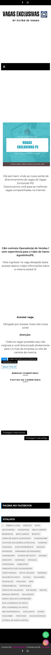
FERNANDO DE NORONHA (28, 551)
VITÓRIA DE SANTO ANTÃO (15, 620)
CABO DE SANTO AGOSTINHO (16, 538)
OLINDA (27, 577)
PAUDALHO (7, 581)
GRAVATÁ (7, 560)
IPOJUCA (32, 560)
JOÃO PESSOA (9, 573)
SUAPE (41, 612)
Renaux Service (10, 594)
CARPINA (42, 543)
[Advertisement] (25, 42)
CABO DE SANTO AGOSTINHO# (22, 359)
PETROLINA (25, 586)
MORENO (42, 573)
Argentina (23, 530)
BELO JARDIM (39, 530)
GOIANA (43, 556)
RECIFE (43, 590)
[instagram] (28, 3)
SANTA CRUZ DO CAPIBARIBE (16, 599)
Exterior (7, 551)
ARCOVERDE (8, 530)
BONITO (36, 534)
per (31, 581)
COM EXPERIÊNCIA (24, 547)
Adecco (27, 525)
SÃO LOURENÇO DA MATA (15, 607)
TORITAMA (21, 616)
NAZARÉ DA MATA (11, 577)
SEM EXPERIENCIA (11, 612)
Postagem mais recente (14, 432)
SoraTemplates (19, 647)
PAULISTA (21, 581)
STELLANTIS (28, 612)
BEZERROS (7, 534)
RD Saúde (31, 590)
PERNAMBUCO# (9, 362)
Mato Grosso (27, 573)
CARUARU (7, 547)
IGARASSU (20, 560)
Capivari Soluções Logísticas (18, 543)
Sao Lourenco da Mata (15, 603)
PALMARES (39, 577)
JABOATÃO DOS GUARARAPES (17, 568)
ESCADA (41, 547)
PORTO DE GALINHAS (12, 590)
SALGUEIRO (28, 594)
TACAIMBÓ (7, 616)
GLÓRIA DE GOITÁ (27, 556)
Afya (37, 525)
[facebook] (23, 3)
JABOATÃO (22, 564)
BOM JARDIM (22, 534)
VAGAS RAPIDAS (38, 616)
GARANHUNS (8, 556)
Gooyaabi (45, 647)
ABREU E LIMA (13, 525)
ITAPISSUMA (8, 564)
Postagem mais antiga (36, 438)
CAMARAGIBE (40, 538)
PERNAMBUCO (9, 586)
